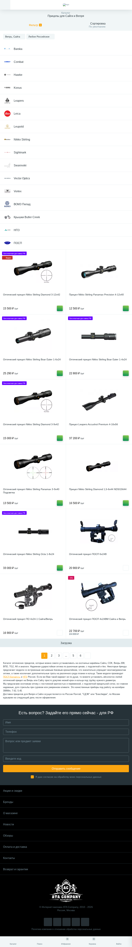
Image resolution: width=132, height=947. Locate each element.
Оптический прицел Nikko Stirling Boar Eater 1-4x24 (98, 359)
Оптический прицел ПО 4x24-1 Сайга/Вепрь (28, 619)
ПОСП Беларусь (11, 677)
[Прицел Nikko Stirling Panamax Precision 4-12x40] (99, 272)
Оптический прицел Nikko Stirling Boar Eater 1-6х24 (32, 359)
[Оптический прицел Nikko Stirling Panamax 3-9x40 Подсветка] (33, 466)
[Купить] (60, 308)
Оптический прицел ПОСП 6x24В (88, 554)
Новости (8, 824)
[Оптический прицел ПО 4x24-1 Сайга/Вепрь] (33, 596)
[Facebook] (76, 922)
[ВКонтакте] (57, 922)
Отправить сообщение (66, 768)
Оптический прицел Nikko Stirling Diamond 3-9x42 (31, 424)
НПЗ (25, 677)
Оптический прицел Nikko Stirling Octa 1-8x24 (28, 554)
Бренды (8, 801)
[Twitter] (66, 922)
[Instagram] (48, 922)
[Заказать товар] (126, 568)
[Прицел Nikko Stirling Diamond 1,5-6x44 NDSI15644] (99, 466)
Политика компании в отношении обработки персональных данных (66, 929)
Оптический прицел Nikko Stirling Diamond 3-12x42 (31, 294)
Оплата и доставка (15, 846)
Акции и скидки (12, 790)
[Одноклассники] (85, 922)
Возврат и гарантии (15, 869)
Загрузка (66, 643)
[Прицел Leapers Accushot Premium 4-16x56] (99, 401)
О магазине (10, 813)
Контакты (9, 858)
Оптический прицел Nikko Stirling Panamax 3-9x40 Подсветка (31, 491)
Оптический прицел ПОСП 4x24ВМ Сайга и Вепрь (97, 619)
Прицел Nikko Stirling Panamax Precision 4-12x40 (96, 294)
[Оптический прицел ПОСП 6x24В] (99, 531)
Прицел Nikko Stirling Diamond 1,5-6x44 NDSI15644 (97, 489)
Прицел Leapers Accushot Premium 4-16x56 (93, 424)
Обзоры (8, 835)
